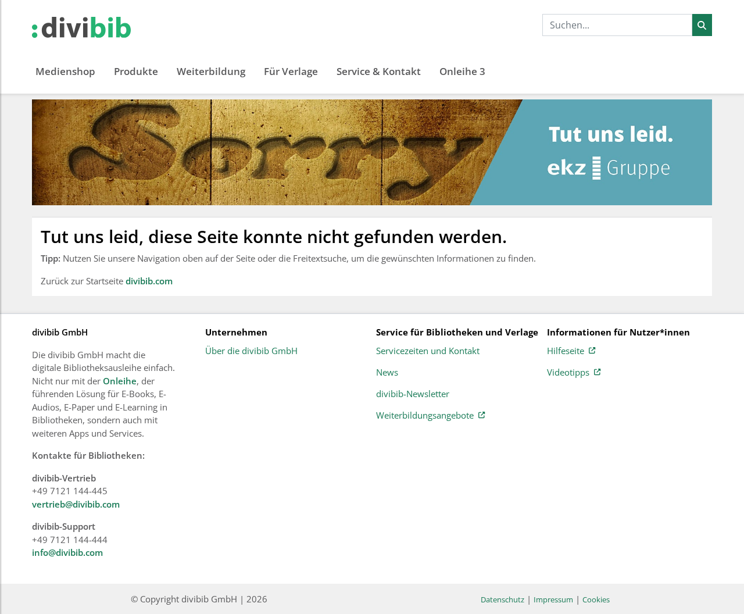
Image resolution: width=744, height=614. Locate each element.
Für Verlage (291, 71)
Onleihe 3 (462, 71)
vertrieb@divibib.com (76, 504)
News (387, 373)
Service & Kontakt (379, 71)
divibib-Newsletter (412, 394)
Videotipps (568, 373)
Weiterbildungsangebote (425, 416)
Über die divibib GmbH (251, 351)
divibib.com (149, 281)
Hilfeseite (565, 351)
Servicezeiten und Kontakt (428, 351)
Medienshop (65, 71)
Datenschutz (502, 599)
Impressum (553, 599)
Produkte (136, 71)
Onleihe (120, 381)
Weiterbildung (211, 71)
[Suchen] (702, 25)
